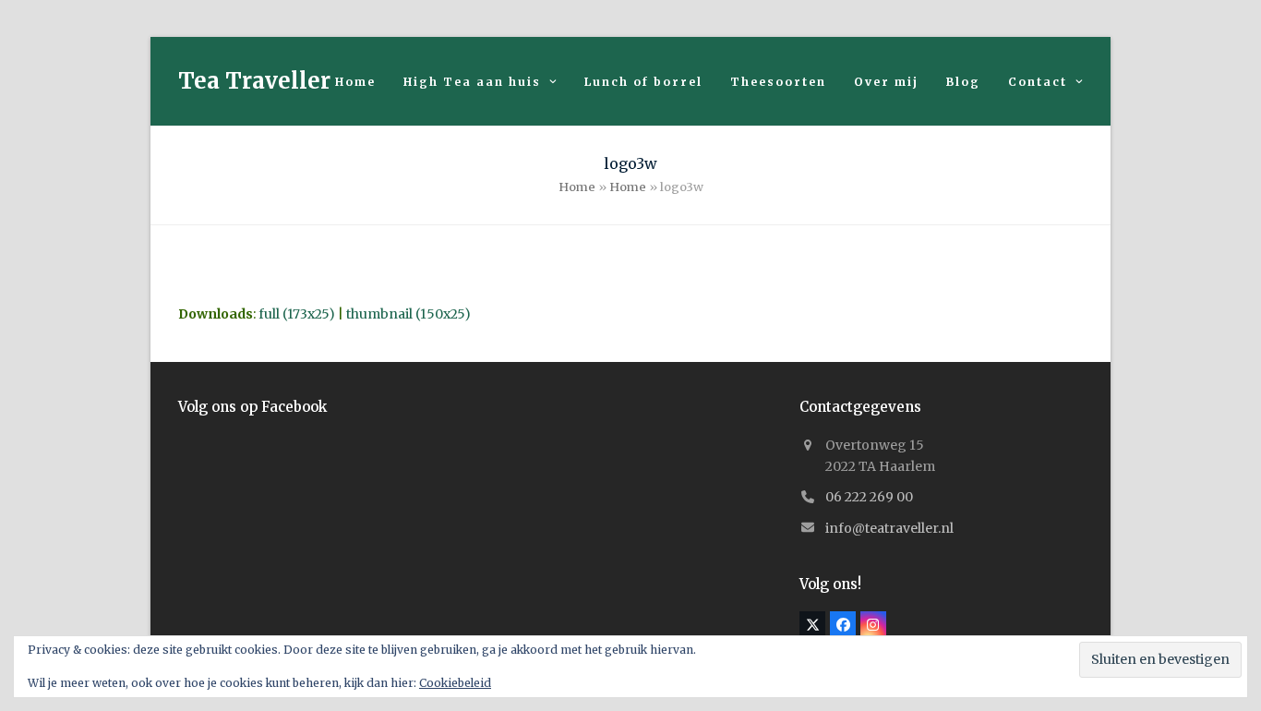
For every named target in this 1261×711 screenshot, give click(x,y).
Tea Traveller (254, 80)
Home (576, 187)
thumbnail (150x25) (408, 314)
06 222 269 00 (869, 496)
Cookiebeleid (455, 683)
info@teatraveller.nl (889, 528)
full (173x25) (296, 314)
